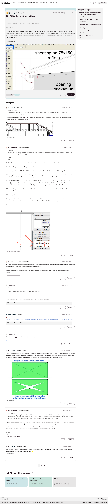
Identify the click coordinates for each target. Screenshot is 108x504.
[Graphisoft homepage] (101, 499)
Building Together (33, 3)
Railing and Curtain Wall (87, 36)
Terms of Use (45, 502)
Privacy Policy (37, 502)
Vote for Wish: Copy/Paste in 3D (13, 251)
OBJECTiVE (25, 117)
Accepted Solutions (38, 484)
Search (90, 3)
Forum (14, 3)
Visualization (83, 21)
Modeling (82, 16)
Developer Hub (44, 3)
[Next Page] (44, 465)
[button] (61, 94)
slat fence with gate (86, 31)
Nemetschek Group (101, 502)
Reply (72, 94)
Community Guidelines (56, 502)
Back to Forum (12, 484)
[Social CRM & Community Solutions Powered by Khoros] (4, 498)
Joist (16, 337)
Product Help (53, 3)
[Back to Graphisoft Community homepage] (6, 2)
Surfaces (17, 94)
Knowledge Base (22, 3)
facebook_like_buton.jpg (14, 302)
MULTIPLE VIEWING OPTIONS (89, 19)
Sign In (103, 3)
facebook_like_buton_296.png (16, 322)
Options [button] (74, 9)
